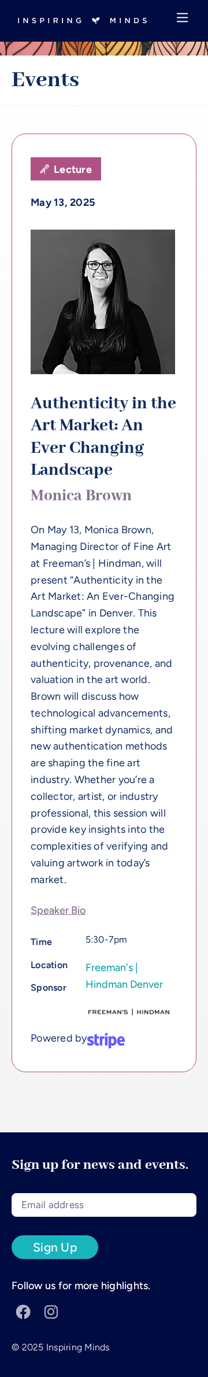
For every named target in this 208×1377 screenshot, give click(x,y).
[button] (182, 21)
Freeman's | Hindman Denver (124, 976)
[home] (79, 21)
